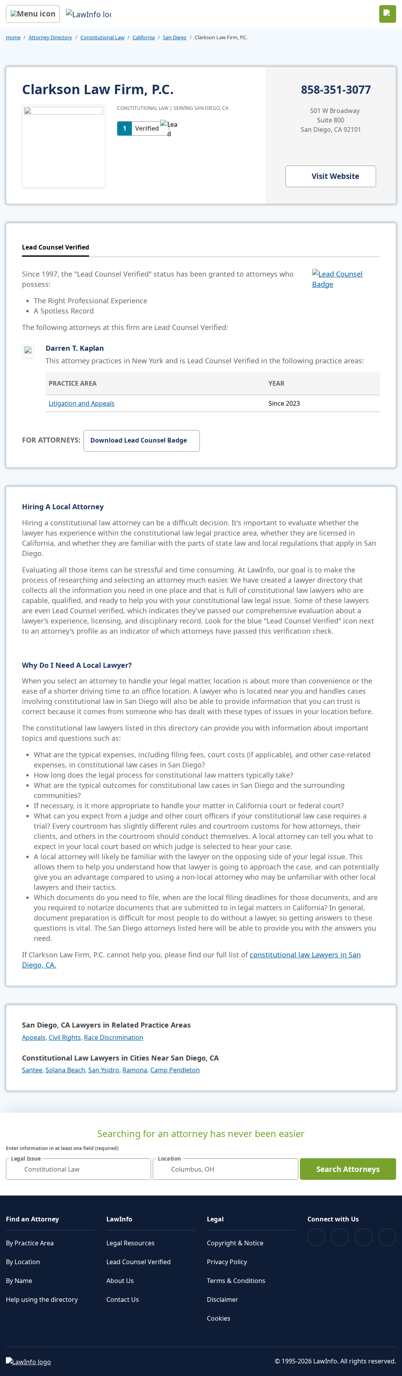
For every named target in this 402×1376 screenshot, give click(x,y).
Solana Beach (65, 1070)
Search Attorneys (348, 1169)
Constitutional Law (102, 37)
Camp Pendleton (175, 1070)
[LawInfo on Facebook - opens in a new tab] (316, 1237)
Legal (215, 1219)
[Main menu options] (33, 14)
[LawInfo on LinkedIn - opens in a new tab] (387, 1237)
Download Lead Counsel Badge (138, 440)
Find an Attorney (32, 1219)
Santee (32, 1070)
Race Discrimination (113, 1037)
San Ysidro (103, 1070)
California (144, 37)
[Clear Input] (141, 1169)
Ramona (134, 1070)
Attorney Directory (50, 37)
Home (13, 37)
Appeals (34, 1037)
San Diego (174, 37)
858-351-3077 (336, 90)
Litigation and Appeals (82, 403)
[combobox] (78, 1169)
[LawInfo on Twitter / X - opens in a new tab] (340, 1237)
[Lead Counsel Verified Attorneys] (346, 300)
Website (335, 176)
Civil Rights (65, 1037)
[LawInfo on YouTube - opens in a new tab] (364, 1237)
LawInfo (119, 1219)
